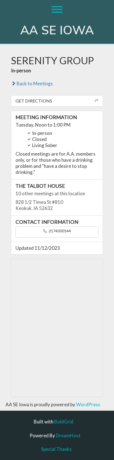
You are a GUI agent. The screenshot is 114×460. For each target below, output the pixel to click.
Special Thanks (56, 449)
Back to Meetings (34, 83)
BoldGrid (63, 422)
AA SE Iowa (57, 30)
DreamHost (68, 435)
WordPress (88, 404)
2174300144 (59, 230)
